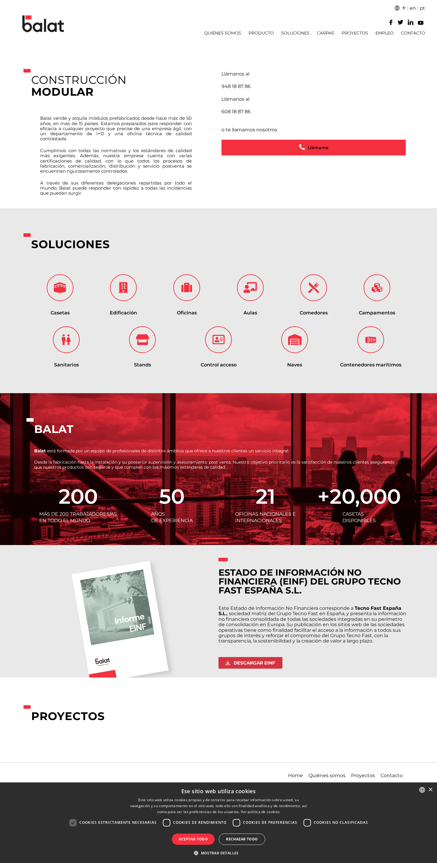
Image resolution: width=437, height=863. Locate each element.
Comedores (314, 313)
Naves (294, 365)
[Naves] (294, 339)
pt (422, 8)
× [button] (430, 790)
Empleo (384, 33)
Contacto (413, 33)
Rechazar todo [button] (242, 839)
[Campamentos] (377, 287)
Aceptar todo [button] (193, 839)
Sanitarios (66, 365)
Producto (261, 33)
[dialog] (218, 822)
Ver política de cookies (260, 811)
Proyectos (355, 33)
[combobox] (422, 790)
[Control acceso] (218, 339)
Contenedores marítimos (370, 365)
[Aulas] (250, 287)
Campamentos (377, 313)
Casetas (60, 313)
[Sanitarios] (66, 339)
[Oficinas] (186, 287)
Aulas (250, 313)
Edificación (123, 313)
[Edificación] (123, 287)
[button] (218, 852)
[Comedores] (313, 287)
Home (295, 775)
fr (404, 8)
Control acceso (219, 365)
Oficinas (187, 313)
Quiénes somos (222, 33)
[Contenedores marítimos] (370, 339)
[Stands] (142, 339)
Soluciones (295, 33)
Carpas (325, 33)
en (413, 8)
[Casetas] (60, 287)
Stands (142, 365)
